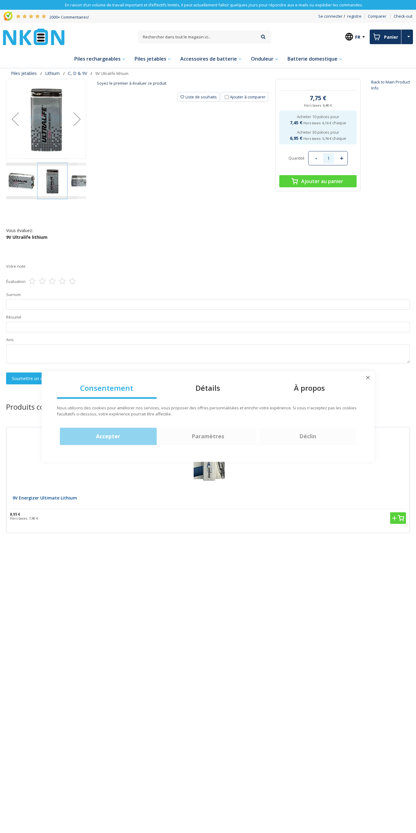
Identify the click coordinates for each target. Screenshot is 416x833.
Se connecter (330, 16)
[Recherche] (263, 36)
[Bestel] (398, 518)
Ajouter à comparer (248, 97)
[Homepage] (34, 37)
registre (354, 16)
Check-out (403, 16)
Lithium (52, 73)
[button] (15, 119)
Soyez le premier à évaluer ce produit (131, 83)
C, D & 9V (77, 73)
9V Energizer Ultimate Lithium (44, 498)
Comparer (377, 16)
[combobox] (205, 37)
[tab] (183, 85)
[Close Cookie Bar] (367, 377)
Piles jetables (24, 73)
